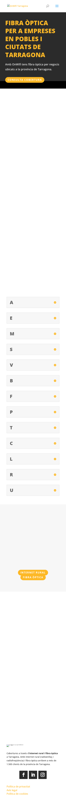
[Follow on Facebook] (23, 775)
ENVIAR (51, 723)
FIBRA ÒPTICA (33, 577)
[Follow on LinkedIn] (33, 775)
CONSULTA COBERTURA (25, 80)
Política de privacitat (18, 786)
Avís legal (12, 790)
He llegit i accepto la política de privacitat (30, 715)
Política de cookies (17, 793)
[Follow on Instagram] (42, 775)
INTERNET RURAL (33, 572)
